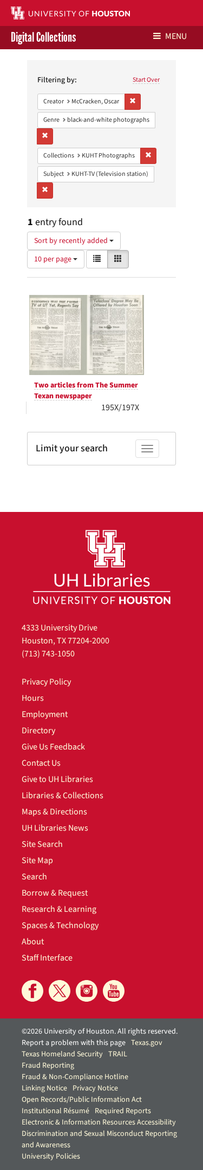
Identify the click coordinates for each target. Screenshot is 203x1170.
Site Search (42, 844)
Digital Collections (43, 37)
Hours (33, 698)
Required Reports (123, 1111)
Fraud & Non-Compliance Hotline (75, 1077)
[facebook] (32, 991)
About (33, 942)
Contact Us (41, 763)
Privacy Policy (46, 682)
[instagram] (86, 991)
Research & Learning (59, 909)
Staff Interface (47, 958)
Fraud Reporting (48, 1065)
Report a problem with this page (74, 1042)
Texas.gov (146, 1042)
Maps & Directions (54, 812)
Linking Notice (44, 1088)
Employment (45, 714)
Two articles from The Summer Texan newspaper (86, 391)
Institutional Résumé (55, 1111)
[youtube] (114, 991)
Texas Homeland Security (62, 1054)
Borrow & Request (55, 893)
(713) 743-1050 (48, 654)
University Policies (51, 1156)
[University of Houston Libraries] (101, 567)
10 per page (53, 259)
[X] (59, 991)
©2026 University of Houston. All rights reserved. (100, 1031)
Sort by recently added (71, 240)
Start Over (146, 79)
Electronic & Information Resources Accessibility (99, 1122)
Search (34, 877)
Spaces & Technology (60, 925)
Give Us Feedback (53, 747)
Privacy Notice (95, 1088)
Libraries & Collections (62, 795)
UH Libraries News (55, 828)
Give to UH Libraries (57, 779)
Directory (38, 731)
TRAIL (117, 1054)
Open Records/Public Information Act (82, 1099)
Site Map (37, 860)
